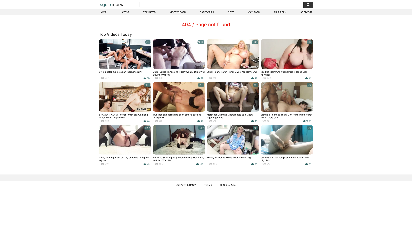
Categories (207, 12)
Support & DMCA (186, 185)
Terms (208, 185)
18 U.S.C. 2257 (228, 185)
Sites (231, 12)
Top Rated (149, 12)
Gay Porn (254, 12)
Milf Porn (280, 12)
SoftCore (306, 12)
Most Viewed (178, 12)
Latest (125, 12)
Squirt (111, 5)
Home (103, 12)
